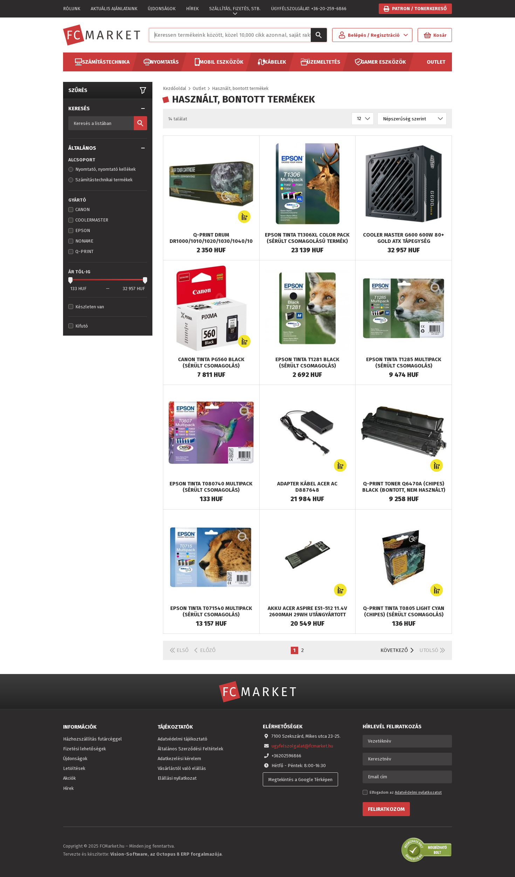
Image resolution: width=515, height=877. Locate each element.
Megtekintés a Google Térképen (300, 779)
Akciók (69, 778)
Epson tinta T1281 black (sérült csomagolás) (307, 362)
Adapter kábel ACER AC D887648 (307, 486)
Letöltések (74, 768)
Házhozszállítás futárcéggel (92, 739)
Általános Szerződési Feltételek (190, 748)
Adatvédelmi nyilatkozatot (418, 792)
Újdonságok (75, 758)
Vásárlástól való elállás (182, 768)
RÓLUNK (71, 8)
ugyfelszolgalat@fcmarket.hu (302, 746)
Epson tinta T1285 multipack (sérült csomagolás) (403, 362)
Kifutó (81, 326)
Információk (80, 727)
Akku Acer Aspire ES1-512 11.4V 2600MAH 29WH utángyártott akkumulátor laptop (307, 614)
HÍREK (192, 8)
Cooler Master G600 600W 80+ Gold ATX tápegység (403, 238)
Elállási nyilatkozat (177, 778)
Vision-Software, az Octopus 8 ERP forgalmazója (166, 854)
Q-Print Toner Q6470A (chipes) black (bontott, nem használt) (403, 486)
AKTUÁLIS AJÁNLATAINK (114, 8)
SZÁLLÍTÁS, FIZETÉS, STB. (235, 8)
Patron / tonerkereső (419, 8)
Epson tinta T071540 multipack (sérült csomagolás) (211, 611)
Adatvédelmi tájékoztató (182, 739)
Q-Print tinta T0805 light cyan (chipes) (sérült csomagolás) (403, 611)
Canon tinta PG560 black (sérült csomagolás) (211, 362)
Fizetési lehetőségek (84, 748)
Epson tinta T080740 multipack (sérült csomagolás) (211, 486)
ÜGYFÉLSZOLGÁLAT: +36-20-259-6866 (308, 8)
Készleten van (89, 306)
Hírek (68, 788)
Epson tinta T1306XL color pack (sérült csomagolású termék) (307, 238)
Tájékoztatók (175, 727)
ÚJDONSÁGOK (162, 8)
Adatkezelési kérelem (179, 758)
